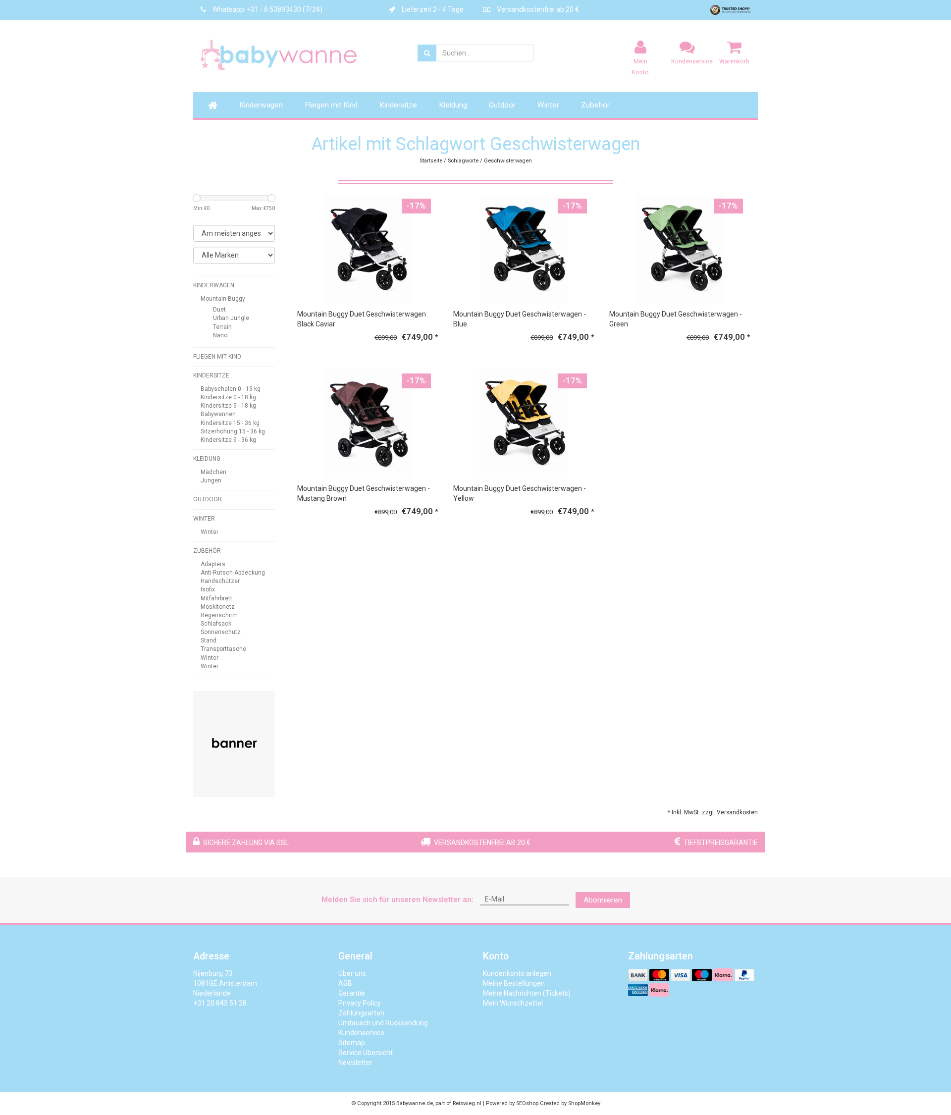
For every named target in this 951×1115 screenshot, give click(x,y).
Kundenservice (361, 1033)
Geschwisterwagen (508, 161)
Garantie (351, 993)
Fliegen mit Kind (331, 105)
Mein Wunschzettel (513, 1003)
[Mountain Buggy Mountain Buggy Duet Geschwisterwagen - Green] (679, 248)
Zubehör (595, 105)
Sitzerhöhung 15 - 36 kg (233, 431)
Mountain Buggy (223, 298)
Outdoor (502, 105)
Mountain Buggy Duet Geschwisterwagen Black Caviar (361, 319)
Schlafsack (216, 623)
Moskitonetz (218, 606)
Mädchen (213, 472)
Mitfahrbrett (216, 598)
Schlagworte (463, 161)
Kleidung (453, 105)
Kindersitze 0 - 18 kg (228, 397)
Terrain (222, 326)
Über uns (352, 973)
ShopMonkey (584, 1103)
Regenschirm (219, 615)
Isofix (208, 589)
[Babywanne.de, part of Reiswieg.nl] (287, 55)
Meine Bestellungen (514, 983)
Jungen (211, 480)
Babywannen (218, 414)
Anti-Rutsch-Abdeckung (233, 572)
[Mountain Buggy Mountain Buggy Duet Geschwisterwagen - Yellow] (523, 423)
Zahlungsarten (361, 1013)
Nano (220, 335)
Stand (208, 640)
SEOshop (527, 1103)
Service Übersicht (365, 1053)
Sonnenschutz (221, 632)
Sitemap (351, 1043)
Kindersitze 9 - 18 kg (228, 405)
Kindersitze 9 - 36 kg (228, 439)
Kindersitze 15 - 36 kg (230, 423)
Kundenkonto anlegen (517, 973)
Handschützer (220, 581)
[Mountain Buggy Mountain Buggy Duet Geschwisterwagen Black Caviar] (367, 248)
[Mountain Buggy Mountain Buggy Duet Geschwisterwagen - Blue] (523, 248)
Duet (219, 309)
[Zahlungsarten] (638, 975)
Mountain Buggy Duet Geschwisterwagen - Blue (519, 319)
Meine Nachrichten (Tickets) (527, 993)
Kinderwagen (261, 105)
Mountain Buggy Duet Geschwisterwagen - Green (675, 319)
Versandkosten (737, 812)
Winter (548, 105)
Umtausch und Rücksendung (383, 1023)
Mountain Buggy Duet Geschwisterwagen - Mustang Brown (363, 493)
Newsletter (355, 1062)
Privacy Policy (359, 1003)
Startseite (431, 161)
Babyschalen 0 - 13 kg (231, 388)
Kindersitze (398, 105)
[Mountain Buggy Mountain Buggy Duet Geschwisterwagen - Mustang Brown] (367, 423)
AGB (345, 983)
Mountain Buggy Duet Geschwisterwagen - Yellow (519, 493)
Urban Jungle (231, 318)
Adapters (213, 564)
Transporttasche (223, 648)
